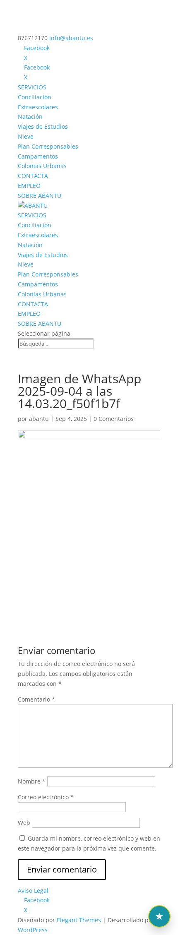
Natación (30, 116)
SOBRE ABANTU (39, 195)
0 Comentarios (114, 419)
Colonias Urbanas (42, 166)
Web (24, 823)
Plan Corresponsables (48, 146)
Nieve (26, 136)
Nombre (32, 781)
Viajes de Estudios (43, 126)
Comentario (36, 699)
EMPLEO (29, 186)
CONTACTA (33, 176)
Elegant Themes (79, 920)
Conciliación (34, 97)
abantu (39, 419)
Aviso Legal (33, 890)
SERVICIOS (32, 87)
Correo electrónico (46, 797)
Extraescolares (38, 107)
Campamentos (38, 156)
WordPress (33, 930)
